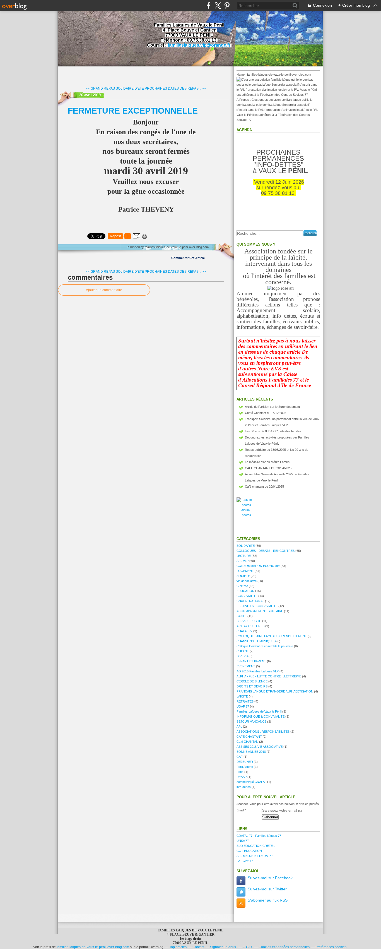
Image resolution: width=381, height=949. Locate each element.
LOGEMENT (245, 570)
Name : (242, 74)
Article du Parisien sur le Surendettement (272, 406)
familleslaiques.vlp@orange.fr (199, 45)
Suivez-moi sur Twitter (267, 889)
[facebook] (208, 5)
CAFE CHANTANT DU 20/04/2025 (268, 468)
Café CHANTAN (247, 741)
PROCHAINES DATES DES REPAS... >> (175, 88)
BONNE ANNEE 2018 (251, 751)
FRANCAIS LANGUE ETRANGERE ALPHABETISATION (275, 691)
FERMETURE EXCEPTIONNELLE (133, 110)
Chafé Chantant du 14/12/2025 (265, 412)
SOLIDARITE (246, 545)
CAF (240, 756)
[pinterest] (226, 5)
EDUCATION (245, 591)
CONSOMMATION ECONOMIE (258, 565)
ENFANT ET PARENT (251, 661)
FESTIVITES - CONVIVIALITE (257, 606)
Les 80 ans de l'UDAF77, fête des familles (273, 431)
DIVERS (242, 656)
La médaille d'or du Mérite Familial (267, 462)
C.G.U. (248, 947)
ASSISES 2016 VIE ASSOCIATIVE (260, 746)
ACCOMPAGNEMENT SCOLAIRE (260, 611)
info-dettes (244, 787)
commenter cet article (188, 258)
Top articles (178, 947)
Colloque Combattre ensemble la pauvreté (265, 646)
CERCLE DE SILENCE (252, 681)
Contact (198, 947)
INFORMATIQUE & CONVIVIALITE (260, 716)
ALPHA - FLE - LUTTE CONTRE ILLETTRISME (269, 676)
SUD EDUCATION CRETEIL (256, 845)
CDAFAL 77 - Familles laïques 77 (259, 835)
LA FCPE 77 (245, 860)
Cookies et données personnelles (284, 947)
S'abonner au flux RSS (268, 900)
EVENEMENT (246, 666)
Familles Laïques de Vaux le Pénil (259, 711)
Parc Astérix (245, 766)
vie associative (247, 581)
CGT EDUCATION (249, 850)
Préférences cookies (330, 947)
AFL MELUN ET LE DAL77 (255, 855)
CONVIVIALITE (247, 596)
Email (240, 810)
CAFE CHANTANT (249, 736)
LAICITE (242, 696)
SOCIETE (243, 575)
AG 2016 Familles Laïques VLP (258, 671)
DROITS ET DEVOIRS (252, 686)
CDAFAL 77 (244, 631)
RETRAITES (245, 701)
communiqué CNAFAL (251, 781)
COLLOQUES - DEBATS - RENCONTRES (266, 550)
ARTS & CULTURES (250, 626)
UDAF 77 (243, 706)
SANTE (242, 616)
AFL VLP (243, 560)
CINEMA (242, 586)
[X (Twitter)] (217, 5)
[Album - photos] (246, 505)
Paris (240, 771)
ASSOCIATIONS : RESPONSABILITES (263, 731)
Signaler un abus (223, 947)
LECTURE (244, 555)
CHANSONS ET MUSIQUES (256, 641)
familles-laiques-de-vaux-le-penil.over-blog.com (93, 947)
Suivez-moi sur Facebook (270, 878)
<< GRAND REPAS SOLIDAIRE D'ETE (115, 88)
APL (239, 726)
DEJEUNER (245, 761)
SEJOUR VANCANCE (251, 721)
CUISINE (243, 651)
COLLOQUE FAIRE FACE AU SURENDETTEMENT (272, 636)
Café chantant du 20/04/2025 (264, 486)
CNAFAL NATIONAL (250, 601)
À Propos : (244, 99)
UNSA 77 (243, 840)
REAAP (242, 776)
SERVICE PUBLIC (249, 621)
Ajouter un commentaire (104, 290)
